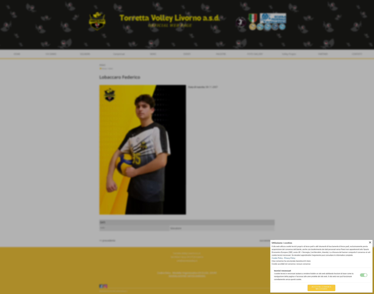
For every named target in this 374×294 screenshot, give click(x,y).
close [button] (370, 242)
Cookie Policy (277, 258)
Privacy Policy (289, 258)
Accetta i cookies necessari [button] (321, 288)
